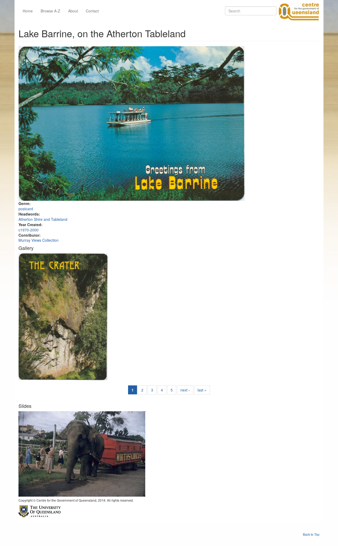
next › (185, 390)
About (73, 10)
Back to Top (311, 534)
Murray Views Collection (38, 240)
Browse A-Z (50, 10)
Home (28, 10)
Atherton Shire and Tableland (42, 219)
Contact (92, 10)
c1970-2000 (28, 229)
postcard (25, 208)
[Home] (297, 10)
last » (202, 390)
